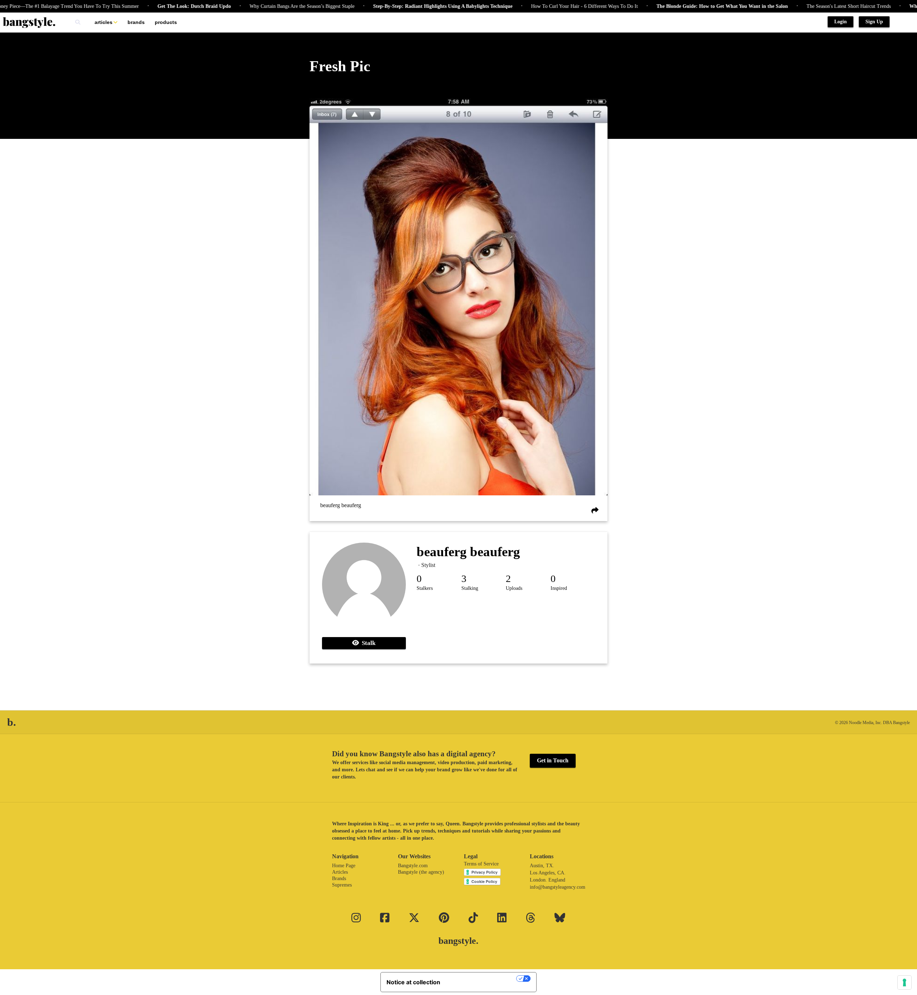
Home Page (343, 865)
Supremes (342, 885)
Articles (103, 22)
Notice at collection (413, 982)
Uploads (514, 588)
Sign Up (874, 21)
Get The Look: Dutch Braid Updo (164, 6)
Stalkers (425, 588)
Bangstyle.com (413, 865)
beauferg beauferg (340, 505)
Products (166, 22)
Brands (136, 22)
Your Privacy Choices (482, 978)
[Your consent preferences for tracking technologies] (904, 982)
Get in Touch (552, 760)
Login (840, 21)
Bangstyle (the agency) (421, 872)
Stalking (469, 588)
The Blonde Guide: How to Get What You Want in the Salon (692, 6)
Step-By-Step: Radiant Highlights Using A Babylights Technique (413, 6)
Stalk (367, 643)
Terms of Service (481, 864)
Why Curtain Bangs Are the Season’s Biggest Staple (272, 6)
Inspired (559, 588)
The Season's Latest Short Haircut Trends (819, 6)
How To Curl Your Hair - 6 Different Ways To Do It (554, 6)
